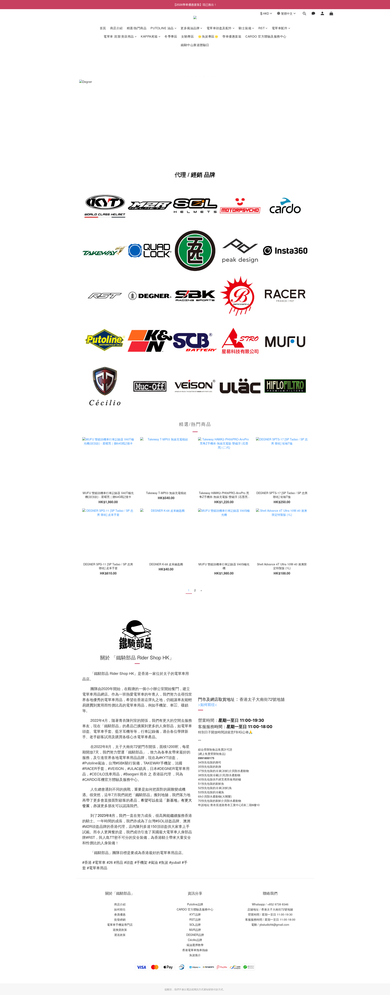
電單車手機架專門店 (120, 924)
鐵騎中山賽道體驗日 (195, 45)
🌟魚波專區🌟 (208, 36)
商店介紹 (116, 28)
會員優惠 (120, 914)
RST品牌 (195, 919)
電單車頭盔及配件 (219, 28)
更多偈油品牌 (190, 28)
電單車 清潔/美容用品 (119, 36)
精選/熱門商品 (137, 28)
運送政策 (120, 935)
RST (261, 28)
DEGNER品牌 (195, 935)
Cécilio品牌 (195, 940)
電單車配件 (280, 28)
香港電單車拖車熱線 (195, 950)
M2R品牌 (195, 930)
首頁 (103, 28)
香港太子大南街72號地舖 (277, 909)
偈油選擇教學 (195, 945)
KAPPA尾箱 (149, 36)
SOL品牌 (195, 924)
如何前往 (207, 704)
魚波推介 (195, 955)
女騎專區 (187, 36)
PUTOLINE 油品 (162, 28)
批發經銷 (120, 919)
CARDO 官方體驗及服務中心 (265, 36)
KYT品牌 (195, 914)
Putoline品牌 (195, 904)
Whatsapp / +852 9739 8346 (270, 904)
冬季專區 (171, 36)
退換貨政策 (120, 930)
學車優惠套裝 (231, 36)
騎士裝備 (245, 28)
